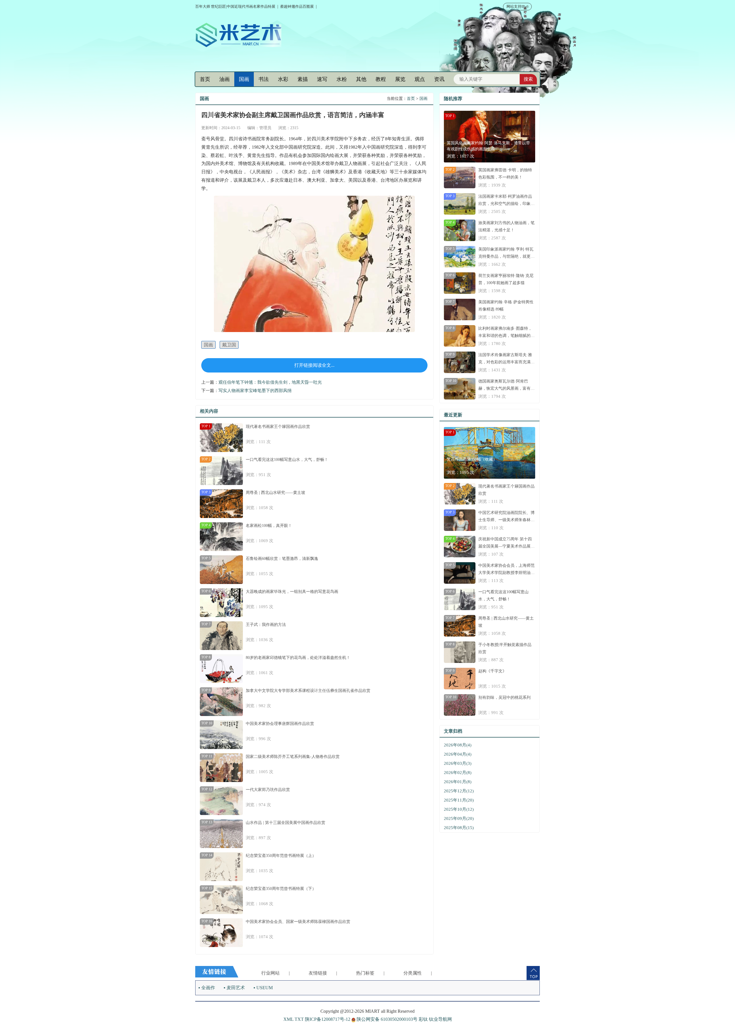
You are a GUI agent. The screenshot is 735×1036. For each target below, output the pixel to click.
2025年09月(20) (459, 818)
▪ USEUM (263, 987)
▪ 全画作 (206, 987)
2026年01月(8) (457, 781)
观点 (420, 79)
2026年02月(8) (457, 772)
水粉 (341, 79)
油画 (224, 79)
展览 (400, 79)
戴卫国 (229, 344)
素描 (302, 79)
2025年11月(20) (459, 800)
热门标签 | (370, 973)
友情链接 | (323, 973)
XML (288, 1019)
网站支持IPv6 (517, 6)
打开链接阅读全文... (314, 365)
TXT (299, 1019)
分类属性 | (417, 973)
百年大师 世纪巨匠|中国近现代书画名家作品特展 (235, 6)
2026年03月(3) (457, 763)
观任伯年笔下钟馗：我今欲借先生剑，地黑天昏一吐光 (270, 382)
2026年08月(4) (457, 745)
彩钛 (423, 1019)
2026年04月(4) (457, 754)
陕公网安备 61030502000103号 (387, 1019)
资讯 (439, 79)
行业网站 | (275, 973)
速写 (322, 79)
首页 (205, 79)
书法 (263, 79)
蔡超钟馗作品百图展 (297, 6)
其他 (361, 79)
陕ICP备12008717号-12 (327, 1019)
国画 (244, 79)
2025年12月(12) (459, 791)
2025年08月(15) (459, 827)
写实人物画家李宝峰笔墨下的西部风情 (255, 390)
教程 (381, 79)
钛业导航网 (440, 1019)
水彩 (283, 79)
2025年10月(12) (459, 809)
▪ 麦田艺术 (234, 987)
